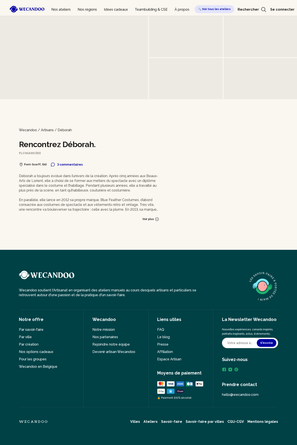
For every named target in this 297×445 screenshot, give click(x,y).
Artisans (47, 130)
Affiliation (165, 352)
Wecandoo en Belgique (38, 366)
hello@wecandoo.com (240, 395)
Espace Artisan (169, 359)
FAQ (160, 329)
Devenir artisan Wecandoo (113, 352)
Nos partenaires (105, 337)
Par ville (25, 337)
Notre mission (103, 329)
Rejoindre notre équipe (111, 344)
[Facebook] (224, 369)
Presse (163, 344)
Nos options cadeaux (36, 352)
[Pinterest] (236, 369)
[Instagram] (230, 369)
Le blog (163, 337)
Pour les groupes (33, 359)
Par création (28, 344)
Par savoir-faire (31, 329)
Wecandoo (28, 130)
